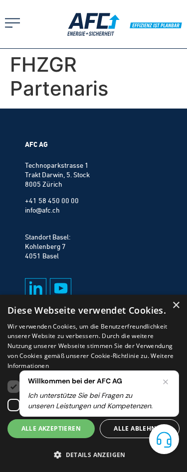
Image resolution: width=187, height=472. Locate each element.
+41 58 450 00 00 (52, 201)
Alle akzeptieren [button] (51, 428)
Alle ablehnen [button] (139, 428)
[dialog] (93, 383)
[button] (93, 455)
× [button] (176, 305)
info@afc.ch (42, 210)
